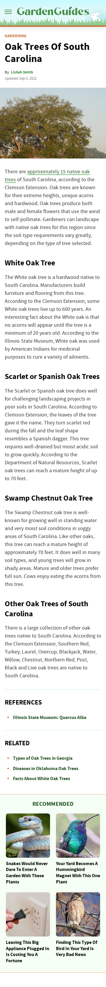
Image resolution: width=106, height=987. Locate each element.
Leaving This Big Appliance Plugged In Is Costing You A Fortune (27, 951)
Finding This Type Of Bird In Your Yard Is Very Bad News (76, 948)
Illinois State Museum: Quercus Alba (49, 717)
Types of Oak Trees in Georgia (42, 758)
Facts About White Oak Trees (41, 779)
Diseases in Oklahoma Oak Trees (45, 769)
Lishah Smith (22, 72)
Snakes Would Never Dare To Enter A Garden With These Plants (27, 873)
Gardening (15, 36)
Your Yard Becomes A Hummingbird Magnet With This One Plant (78, 873)
